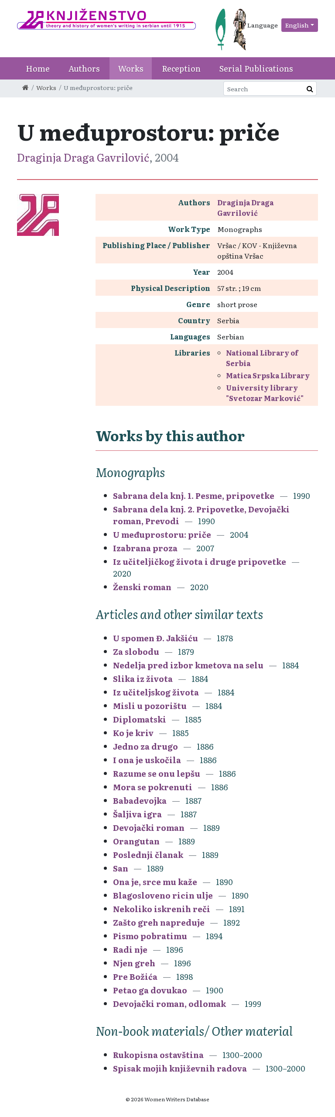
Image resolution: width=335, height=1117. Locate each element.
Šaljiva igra (137, 814)
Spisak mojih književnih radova (181, 1068)
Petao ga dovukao (151, 990)
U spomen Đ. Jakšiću (155, 638)
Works (130, 68)
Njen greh (134, 963)
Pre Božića (136, 976)
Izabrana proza (145, 548)
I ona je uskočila (148, 760)
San (120, 868)
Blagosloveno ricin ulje (163, 895)
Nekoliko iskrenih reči (161, 909)
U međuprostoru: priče (162, 534)
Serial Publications (256, 68)
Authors (83, 68)
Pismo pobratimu (150, 936)
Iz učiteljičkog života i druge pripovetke (199, 561)
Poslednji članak (148, 855)
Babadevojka (140, 800)
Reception (181, 68)
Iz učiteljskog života (156, 692)
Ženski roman (142, 587)
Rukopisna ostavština (158, 1055)
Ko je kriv (133, 733)
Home (38, 68)
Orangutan (137, 841)
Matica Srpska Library (268, 375)
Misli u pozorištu (150, 706)
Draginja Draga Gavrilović (83, 157)
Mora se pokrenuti (152, 787)
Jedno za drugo (146, 746)
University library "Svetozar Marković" (265, 392)
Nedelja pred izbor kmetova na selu (189, 665)
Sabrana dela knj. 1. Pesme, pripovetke (193, 495)
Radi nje (130, 949)
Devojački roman (149, 827)
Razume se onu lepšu (156, 773)
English (297, 25)
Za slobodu (136, 651)
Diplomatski (140, 719)
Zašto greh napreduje (159, 922)
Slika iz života (143, 679)
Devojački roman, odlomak (169, 1004)
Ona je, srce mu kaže (155, 882)
